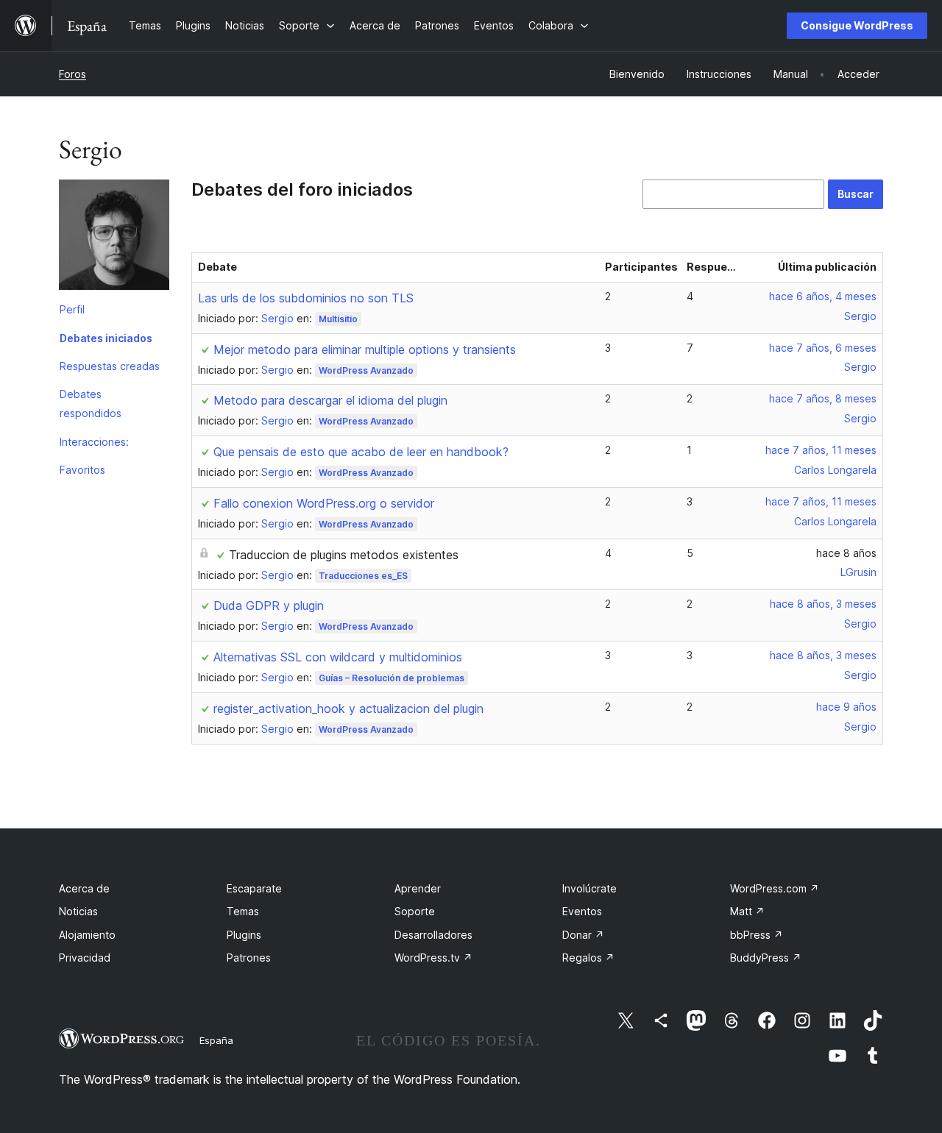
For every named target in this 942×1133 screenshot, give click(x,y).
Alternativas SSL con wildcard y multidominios (337, 657)
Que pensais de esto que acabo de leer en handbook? (361, 451)
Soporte (414, 911)
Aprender (417, 888)
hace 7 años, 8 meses (823, 398)
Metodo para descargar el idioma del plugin (330, 400)
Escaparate (254, 888)
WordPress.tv (433, 957)
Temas (243, 911)
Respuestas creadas (110, 366)
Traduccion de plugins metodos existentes (343, 554)
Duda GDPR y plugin (268, 605)
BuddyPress (765, 957)
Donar (583, 934)
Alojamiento (87, 934)
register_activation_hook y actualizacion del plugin (348, 708)
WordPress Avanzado (366, 370)
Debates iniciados (106, 338)
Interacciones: (94, 442)
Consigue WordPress (857, 25)
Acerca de (84, 888)
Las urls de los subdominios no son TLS (306, 298)
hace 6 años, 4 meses (823, 296)
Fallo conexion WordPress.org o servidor (323, 503)
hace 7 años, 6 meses (823, 347)
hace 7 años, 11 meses (821, 450)
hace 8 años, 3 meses (823, 603)
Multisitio (338, 318)
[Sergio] (114, 238)
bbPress (756, 934)
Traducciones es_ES (363, 575)
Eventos (582, 911)
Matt (747, 911)
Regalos (588, 957)
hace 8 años (846, 553)
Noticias (78, 911)
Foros (72, 74)
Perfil (72, 309)
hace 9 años (846, 706)
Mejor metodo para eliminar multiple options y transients (364, 349)
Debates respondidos (90, 403)
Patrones (249, 957)
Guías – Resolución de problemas (391, 677)
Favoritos (82, 470)
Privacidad (84, 957)
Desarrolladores (433, 934)
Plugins (244, 934)
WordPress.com (774, 888)
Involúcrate (589, 888)
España (216, 1040)
